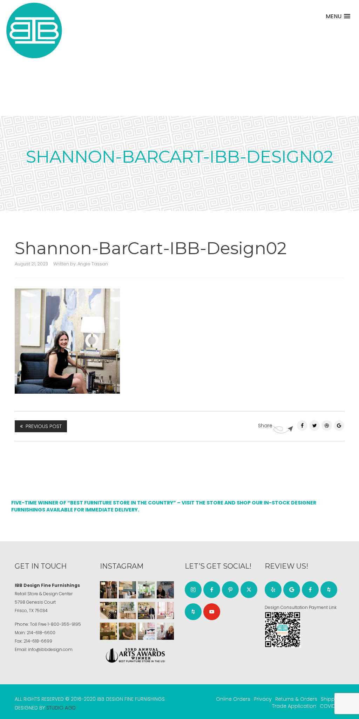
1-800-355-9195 (64, 624)
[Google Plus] (339, 425)
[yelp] (273, 589)
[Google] (291, 589)
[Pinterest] (326, 425)
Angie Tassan (92, 264)
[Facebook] (302, 425)
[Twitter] (314, 425)
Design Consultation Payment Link (301, 607)
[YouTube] (211, 611)
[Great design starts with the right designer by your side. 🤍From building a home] (127, 610)
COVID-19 (331, 706)
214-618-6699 (37, 641)
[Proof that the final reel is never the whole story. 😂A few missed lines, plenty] (165, 589)
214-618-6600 (41, 633)
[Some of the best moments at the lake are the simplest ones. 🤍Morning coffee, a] (146, 589)
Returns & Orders (296, 699)
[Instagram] (193, 589)
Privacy (263, 699)
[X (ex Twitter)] (249, 589)
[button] (338, 16)
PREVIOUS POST (44, 426)
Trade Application (294, 706)
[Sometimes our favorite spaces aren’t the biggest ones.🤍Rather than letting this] (165, 610)
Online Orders (233, 699)
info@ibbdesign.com (50, 649)
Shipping (332, 699)
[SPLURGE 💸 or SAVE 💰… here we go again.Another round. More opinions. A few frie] (165, 631)
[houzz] (193, 611)
